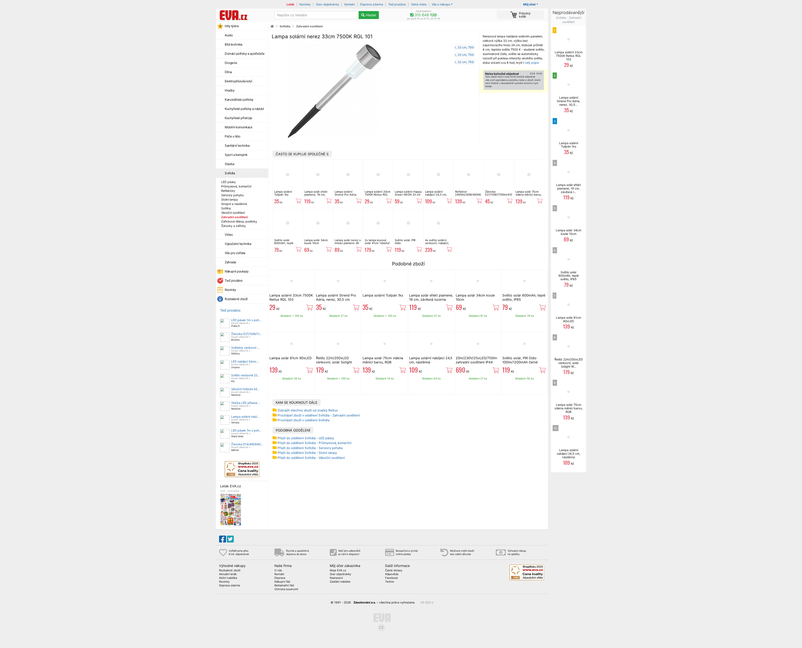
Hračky (229, 90)
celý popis (532, 62)
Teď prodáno (397, 4)
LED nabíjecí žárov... (245, 361)
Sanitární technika (237, 146)
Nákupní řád (282, 581)
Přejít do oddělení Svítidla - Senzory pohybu (310, 448)
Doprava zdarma (371, 4)
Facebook (391, 578)
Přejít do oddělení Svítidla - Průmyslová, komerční (315, 443)
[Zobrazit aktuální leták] (230, 509)
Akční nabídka (228, 578)
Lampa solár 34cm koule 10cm (316, 241)
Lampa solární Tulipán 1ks (283, 193)
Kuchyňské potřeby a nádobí (244, 109)
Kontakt (349, 4)
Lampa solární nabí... (245, 416)
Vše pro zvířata (235, 253)
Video (229, 235)
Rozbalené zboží (236, 299)
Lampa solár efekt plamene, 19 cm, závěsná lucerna (315, 194)
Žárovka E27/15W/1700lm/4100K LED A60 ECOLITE (500, 194)
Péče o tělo (232, 136)
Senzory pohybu (232, 195)
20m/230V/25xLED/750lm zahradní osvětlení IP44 (476, 360)
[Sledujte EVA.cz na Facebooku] (222, 539)
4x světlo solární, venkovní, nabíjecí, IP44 (437, 243)
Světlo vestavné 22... (245, 375)
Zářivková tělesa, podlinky (239, 221)
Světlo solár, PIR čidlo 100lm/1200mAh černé (405, 244)
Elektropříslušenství (238, 81)
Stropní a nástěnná (234, 204)
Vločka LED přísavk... (245, 403)
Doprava (279, 578)
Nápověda (391, 574)
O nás (278, 570)
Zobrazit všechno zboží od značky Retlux (308, 410)
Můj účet (529, 4)
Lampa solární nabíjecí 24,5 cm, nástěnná (436, 194)
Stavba (229, 164)
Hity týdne (232, 26)
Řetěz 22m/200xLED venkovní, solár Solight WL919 (334, 362)
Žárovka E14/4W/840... (247, 444)
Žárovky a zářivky (233, 226)
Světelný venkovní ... (245, 347)
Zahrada (230, 262)
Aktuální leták (228, 574)
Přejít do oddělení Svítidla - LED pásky (306, 438)
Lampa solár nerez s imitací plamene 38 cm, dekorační (348, 243)
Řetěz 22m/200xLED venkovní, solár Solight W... (569, 363)
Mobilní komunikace (238, 127)
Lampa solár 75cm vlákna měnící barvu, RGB (528, 194)
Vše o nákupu (441, 4)
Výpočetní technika (238, 244)
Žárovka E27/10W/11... (246, 334)
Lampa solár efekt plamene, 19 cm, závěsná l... (568, 188)
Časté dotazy (393, 570)
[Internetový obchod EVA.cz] (243, 15)
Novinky (305, 4)
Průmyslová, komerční (236, 186)
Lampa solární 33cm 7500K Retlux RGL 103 (377, 194)
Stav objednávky (327, 4)
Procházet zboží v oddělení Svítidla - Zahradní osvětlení (319, 415)
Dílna (228, 72)
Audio (229, 35)
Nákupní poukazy (237, 271)
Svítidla (230, 173)
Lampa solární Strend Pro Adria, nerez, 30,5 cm (346, 194)
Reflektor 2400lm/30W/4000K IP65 (468, 194)
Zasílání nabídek (340, 581)
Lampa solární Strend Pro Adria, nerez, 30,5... (568, 101)
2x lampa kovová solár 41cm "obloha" (377, 241)
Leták (290, 4)
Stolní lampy (229, 199)
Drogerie (231, 63)
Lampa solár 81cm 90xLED (290, 358)
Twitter (389, 581)
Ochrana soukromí (286, 589)
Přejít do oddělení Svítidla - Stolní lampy (307, 453)
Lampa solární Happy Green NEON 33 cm (408, 193)
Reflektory (228, 190)
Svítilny (226, 208)
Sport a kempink (236, 155)
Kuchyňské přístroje (238, 118)
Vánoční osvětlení (233, 212)
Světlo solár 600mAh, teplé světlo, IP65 (283, 243)
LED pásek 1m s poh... (246, 320)
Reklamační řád (284, 585)
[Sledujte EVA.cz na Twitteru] (230, 539)
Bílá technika (233, 44)
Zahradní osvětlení (234, 217)
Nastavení (336, 578)
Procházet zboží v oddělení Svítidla (303, 420)
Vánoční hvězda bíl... (245, 389)
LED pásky (228, 182)
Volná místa (418, 4)
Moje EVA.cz (338, 570)
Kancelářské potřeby (239, 100)
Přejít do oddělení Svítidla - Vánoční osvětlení (311, 458)
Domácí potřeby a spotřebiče (245, 54)
